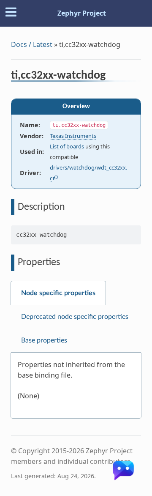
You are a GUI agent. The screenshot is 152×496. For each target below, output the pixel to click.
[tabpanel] (76, 386)
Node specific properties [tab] (58, 293)
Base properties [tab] (44, 340)
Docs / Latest (31, 44)
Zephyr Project (81, 13)
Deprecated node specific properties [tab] (74, 316)
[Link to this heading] (111, 76)
